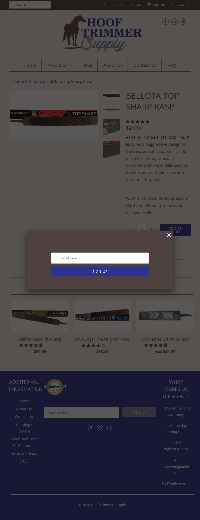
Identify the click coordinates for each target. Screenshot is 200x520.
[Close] (169, 235)
